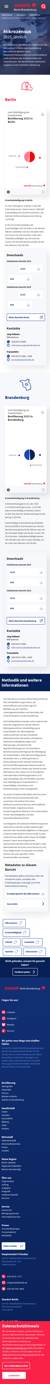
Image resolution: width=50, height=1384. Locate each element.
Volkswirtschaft (9, 1140)
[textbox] (26, 255)
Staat (4, 1125)
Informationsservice (11, 1216)
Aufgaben (6, 1188)
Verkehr (5, 1128)
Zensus (5, 1093)
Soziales (5, 1115)
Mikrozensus (35, 15)
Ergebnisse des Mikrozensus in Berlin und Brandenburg (23, 18)
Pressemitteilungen (11, 1228)
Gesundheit (7, 1118)
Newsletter (7, 1235)
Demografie (7, 1086)
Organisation (8, 1181)
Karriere (5, 1198)
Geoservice (7, 1210)
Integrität (6, 1191)
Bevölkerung (7, 15)
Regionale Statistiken (11, 1165)
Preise (5, 1147)
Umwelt (5, 1150)
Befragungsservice (10, 1213)
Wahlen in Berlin (9, 1096)
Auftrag (5, 1184)
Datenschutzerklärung (16, 1348)
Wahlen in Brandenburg (13, 1099)
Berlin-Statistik (9, 1162)
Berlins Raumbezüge (11, 1169)
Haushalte (21, 15)
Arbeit (4, 1111)
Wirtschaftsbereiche (11, 1143)
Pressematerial (9, 1232)
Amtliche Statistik (10, 1194)
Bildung (5, 1121)
